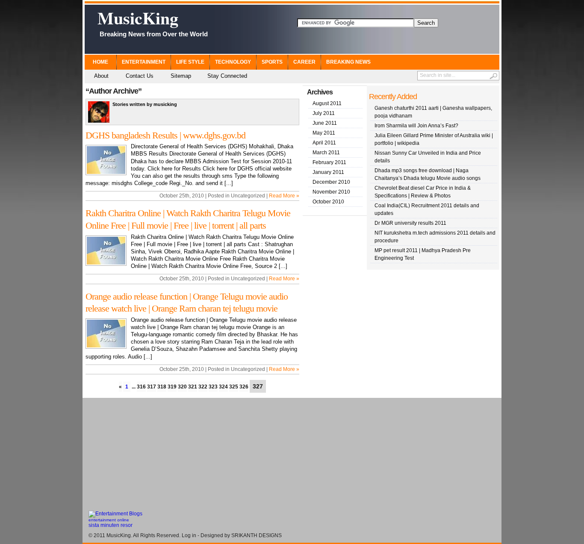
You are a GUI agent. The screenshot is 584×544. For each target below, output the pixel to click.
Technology (233, 62)
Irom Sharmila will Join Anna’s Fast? (416, 126)
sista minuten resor (110, 525)
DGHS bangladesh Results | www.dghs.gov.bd (165, 135)
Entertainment (143, 62)
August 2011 (327, 103)
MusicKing (152, 21)
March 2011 (326, 153)
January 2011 (328, 172)
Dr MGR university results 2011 (410, 223)
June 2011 (325, 123)
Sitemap (181, 76)
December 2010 (331, 182)
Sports (272, 62)
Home (100, 62)
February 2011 (329, 162)
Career (304, 62)
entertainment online (108, 520)
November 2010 (331, 192)
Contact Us (139, 76)
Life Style (190, 62)
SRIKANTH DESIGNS (256, 535)
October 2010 (328, 202)
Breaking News (348, 62)
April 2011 (324, 143)
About (101, 76)
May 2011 (324, 133)
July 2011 (324, 113)
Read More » (284, 196)
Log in (189, 535)
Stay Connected (227, 76)
